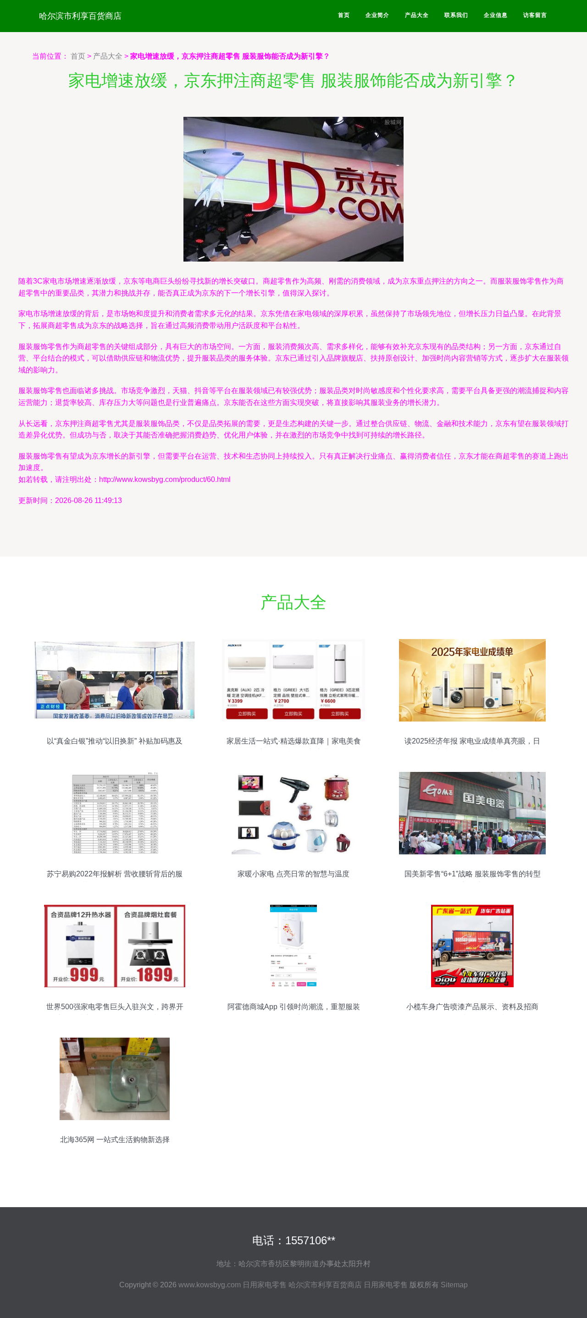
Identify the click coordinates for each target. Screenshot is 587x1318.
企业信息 (496, 15)
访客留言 (535, 15)
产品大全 (417, 15)
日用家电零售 (265, 1285)
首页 (344, 15)
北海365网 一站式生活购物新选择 (115, 1139)
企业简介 (377, 15)
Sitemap (454, 1285)
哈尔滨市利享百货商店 (80, 16)
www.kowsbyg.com (209, 1285)
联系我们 (456, 15)
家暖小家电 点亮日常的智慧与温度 (293, 874)
